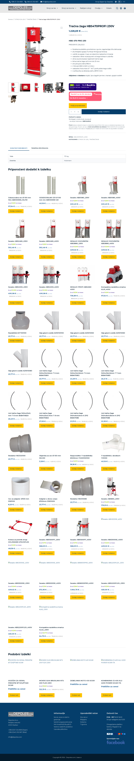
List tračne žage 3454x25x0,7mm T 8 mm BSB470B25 (49, 415)
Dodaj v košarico (104, 112)
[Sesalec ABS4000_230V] (20, 274)
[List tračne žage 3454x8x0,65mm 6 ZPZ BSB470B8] (113, 401)
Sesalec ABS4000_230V (18, 287)
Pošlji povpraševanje (78, 105)
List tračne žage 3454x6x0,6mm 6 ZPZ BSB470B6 (79, 415)
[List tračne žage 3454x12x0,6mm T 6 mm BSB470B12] (82, 358)
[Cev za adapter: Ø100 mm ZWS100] (20, 486)
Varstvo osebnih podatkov (63, 727)
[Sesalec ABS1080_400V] (113, 185)
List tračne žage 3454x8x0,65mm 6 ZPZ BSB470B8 (110, 415)
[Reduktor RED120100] (20, 443)
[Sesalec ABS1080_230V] (82, 185)
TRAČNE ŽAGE (94, 139)
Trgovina (83, 724)
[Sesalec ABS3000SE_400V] (113, 527)
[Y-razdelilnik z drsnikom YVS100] (113, 443)
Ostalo (109, 8)
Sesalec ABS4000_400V (49, 287)
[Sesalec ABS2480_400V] (51, 229)
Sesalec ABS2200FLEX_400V (20, 627)
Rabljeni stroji (85, 8)
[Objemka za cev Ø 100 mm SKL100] (51, 443)
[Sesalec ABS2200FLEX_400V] (20, 615)
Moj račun (84, 717)
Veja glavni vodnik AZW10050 (82, 333)
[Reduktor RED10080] (82, 486)
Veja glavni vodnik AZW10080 (20, 371)
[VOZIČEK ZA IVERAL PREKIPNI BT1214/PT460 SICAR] (20, 668)
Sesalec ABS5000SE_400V (50, 583)
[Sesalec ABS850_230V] (113, 486)
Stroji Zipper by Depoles (104, 2)
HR (124, 2)
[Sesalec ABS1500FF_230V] (51, 527)
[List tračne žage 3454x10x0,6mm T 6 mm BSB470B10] (51, 358)
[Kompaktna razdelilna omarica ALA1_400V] (113, 274)
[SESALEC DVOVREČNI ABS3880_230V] (82, 229)
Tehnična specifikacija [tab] (39, 148)
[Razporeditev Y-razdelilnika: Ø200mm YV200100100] (82, 443)
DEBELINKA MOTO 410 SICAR (82, 681)
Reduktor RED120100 (16, 456)
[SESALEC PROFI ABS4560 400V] (82, 274)
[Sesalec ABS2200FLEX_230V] (113, 571)
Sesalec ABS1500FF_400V (80, 540)
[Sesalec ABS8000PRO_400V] (82, 571)
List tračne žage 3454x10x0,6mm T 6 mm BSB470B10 (49, 373)
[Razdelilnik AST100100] (20, 320)
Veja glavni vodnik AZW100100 (51, 333)
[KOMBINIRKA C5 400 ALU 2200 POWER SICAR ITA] (113, 668)
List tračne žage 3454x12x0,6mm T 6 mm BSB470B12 (80, 373)
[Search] (117, 8)
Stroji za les (51, 8)
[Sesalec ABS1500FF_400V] (82, 527)
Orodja (97, 8)
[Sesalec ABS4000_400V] (51, 274)
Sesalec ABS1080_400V (110, 198)
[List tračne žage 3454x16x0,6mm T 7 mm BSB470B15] (113, 358)
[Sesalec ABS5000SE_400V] (51, 571)
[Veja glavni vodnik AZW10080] (20, 358)
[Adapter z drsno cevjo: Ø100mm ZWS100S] (51, 486)
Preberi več (14, 695)
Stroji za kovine (68, 8)
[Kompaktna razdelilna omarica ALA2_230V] (51, 615)
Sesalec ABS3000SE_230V (19, 583)
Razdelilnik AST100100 (17, 333)
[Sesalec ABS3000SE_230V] (20, 571)
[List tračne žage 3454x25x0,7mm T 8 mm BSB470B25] (51, 401)
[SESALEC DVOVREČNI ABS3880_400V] (113, 229)
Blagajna (83, 719)
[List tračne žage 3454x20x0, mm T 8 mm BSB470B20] (20, 401)
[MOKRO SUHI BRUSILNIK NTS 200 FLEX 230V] (51, 668)
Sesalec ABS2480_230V (18, 241)
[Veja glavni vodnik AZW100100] (51, 320)
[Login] (121, 8)
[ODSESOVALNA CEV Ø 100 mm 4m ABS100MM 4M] (51, 185)
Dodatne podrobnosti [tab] (18, 148)
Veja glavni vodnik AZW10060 (113, 333)
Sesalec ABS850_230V (110, 499)
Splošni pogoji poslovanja (63, 722)
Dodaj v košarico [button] (16, 211)
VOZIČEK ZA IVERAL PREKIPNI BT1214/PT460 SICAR (18, 683)
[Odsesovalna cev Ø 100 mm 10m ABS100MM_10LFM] (20, 185)
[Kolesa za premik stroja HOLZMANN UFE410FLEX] (20, 527)
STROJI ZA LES (83, 139)
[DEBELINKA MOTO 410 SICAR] (82, 668)
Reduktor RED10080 (78, 499)
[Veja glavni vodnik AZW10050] (82, 320)
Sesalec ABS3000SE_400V (112, 540)
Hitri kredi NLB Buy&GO (62, 724)
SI (119, 2)
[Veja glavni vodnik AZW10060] (113, 320)
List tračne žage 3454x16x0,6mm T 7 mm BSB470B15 (111, 373)
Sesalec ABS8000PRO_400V (81, 583)
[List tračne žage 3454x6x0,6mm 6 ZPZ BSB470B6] (82, 401)
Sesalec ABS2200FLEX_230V (113, 583)
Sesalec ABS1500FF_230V (49, 540)
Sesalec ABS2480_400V (49, 241)
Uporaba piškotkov (61, 729)
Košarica (83, 722)
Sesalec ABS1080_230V (79, 198)
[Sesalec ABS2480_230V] (20, 229)
